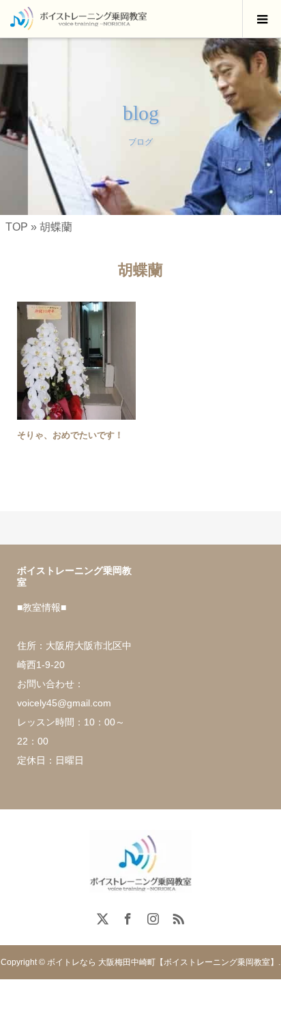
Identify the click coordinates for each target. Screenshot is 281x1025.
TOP (16, 227)
